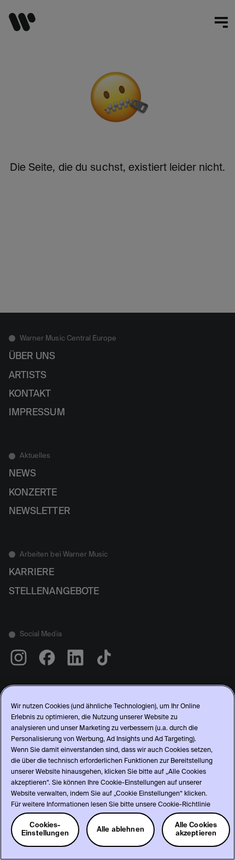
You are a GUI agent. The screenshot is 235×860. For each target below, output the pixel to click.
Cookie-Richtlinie (184, 805)
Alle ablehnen (120, 829)
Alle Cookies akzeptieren (196, 829)
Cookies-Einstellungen (45, 829)
